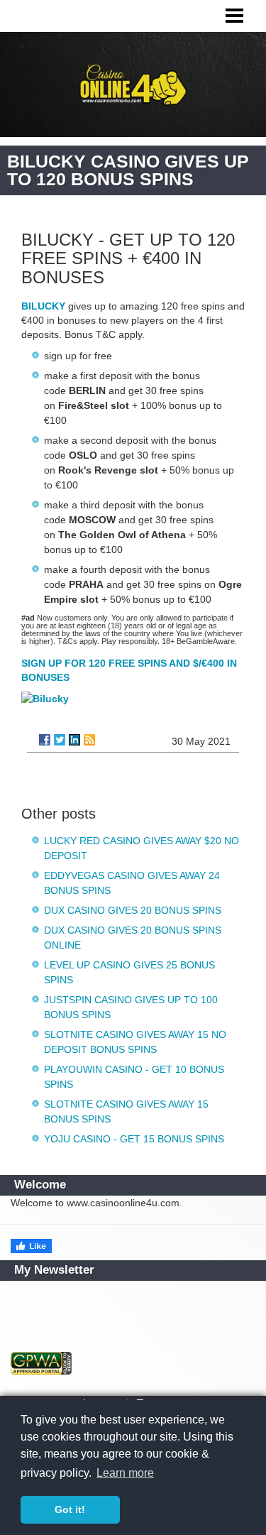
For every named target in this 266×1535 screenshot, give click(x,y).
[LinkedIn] (74, 739)
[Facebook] (44, 739)
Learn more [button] (125, 1473)
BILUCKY (43, 306)
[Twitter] (59, 739)
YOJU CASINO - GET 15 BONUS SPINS (134, 1139)
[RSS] (89, 739)
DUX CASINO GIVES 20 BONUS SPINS (132, 910)
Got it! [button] (70, 1509)
